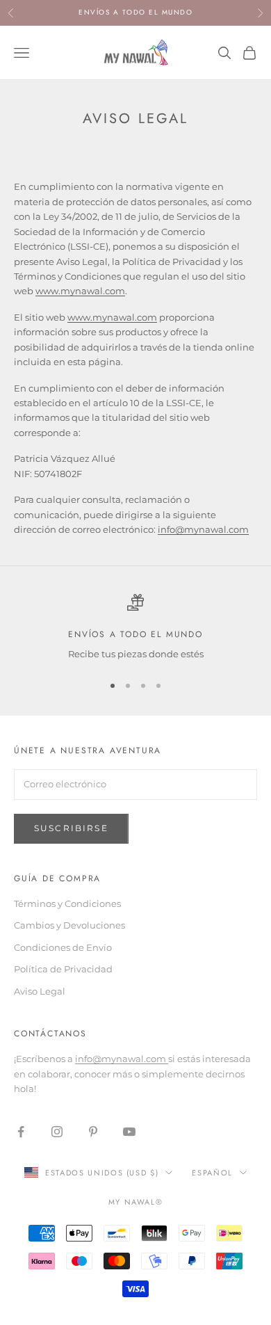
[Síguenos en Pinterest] (93, 1132)
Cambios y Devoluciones (69, 925)
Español (212, 1172)
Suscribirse (71, 828)
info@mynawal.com (121, 1058)
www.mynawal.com (80, 290)
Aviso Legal (39, 991)
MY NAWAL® (135, 1201)
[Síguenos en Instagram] (57, 1132)
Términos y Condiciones (67, 903)
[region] (135, 628)
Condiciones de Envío (63, 947)
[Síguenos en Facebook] (21, 1132)
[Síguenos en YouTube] (129, 1132)
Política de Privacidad (63, 968)
